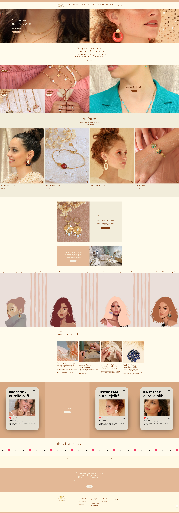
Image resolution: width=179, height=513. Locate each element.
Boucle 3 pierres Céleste (65, 204)
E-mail (74, 480)
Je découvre (4, 70)
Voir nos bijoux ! (16, 31)
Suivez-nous (67, 412)
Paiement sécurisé (89, 461)
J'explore (4, 94)
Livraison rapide (111, 461)
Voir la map (73, 260)
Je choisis (48, 94)
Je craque (134, 90)
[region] (89, 158)
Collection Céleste (106, 227)
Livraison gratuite (67, 461)
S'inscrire (89, 486)
